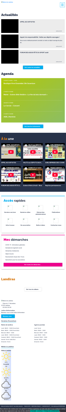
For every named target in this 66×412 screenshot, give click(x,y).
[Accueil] (13, 4)
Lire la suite (59, 31)
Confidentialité (46, 406)
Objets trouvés (9, 254)
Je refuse (40, 411)
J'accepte (33, 411)
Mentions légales (36, 406)
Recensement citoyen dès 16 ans (14, 257)
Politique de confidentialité (51, 411)
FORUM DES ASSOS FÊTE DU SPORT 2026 (34, 52)
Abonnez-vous (7, 316)
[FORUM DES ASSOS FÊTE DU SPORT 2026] (9, 57)
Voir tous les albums (32, 289)
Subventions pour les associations (15, 260)
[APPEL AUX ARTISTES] (9, 26)
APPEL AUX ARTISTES (27, 22)
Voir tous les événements (32, 126)
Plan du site (27, 406)
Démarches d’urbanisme (12, 251)
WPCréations (61, 406)
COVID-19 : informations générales (15, 245)
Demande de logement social (13, 248)
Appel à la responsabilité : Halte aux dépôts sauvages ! (40, 37)
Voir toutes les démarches (32, 264)
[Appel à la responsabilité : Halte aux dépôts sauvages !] (9, 41)
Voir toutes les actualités (32, 67)
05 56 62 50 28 (7, 307)
